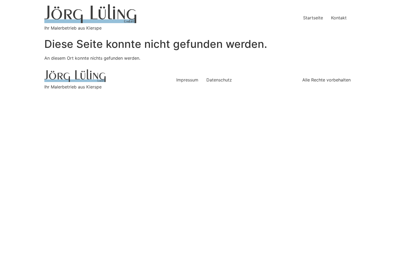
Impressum (187, 80)
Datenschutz (219, 80)
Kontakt (339, 17)
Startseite (313, 17)
